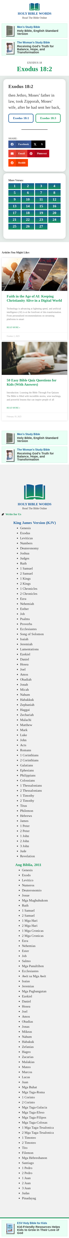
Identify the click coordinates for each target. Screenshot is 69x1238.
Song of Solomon (32, 634)
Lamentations (29, 649)
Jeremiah (26, 644)
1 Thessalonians (31, 785)
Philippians (28, 775)
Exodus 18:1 (21, 118)
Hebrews (26, 816)
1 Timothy (27, 795)
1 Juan (26, 1178)
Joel (23, 669)
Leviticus (26, 538)
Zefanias (28, 1047)
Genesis (25, 528)
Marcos (27, 1072)
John (23, 740)
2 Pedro (27, 1173)
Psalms (25, 619)
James (24, 821)
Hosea (24, 664)
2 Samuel (26, 573)
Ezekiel (25, 654)
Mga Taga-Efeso (33, 1112)
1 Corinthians (29, 755)
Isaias (26, 981)
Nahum (25, 694)
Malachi (25, 720)
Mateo (26, 1067)
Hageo (26, 1052)
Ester (25, 951)
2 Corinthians (29, 760)
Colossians (27, 780)
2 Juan (26, 1183)
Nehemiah (27, 604)
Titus (23, 805)
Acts (23, 745)
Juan (25, 1082)
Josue (25, 895)
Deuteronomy (29, 548)
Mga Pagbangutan (34, 991)
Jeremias (28, 986)
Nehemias (29, 946)
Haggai (25, 710)
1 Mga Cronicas (33, 930)
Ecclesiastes (28, 629)
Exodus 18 (34, 62)
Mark (23, 730)
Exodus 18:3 (48, 118)
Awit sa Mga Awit (34, 976)
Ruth (23, 563)
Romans (25, 750)
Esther (24, 609)
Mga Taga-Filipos (34, 1117)
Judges (24, 558)
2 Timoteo (29, 1142)
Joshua (24, 553)
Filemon (27, 1153)
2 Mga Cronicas (33, 936)
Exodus (25, 533)
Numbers (26, 543)
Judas (25, 1193)
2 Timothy (27, 800)
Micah (24, 689)
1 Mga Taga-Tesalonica (38, 1127)
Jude (23, 851)
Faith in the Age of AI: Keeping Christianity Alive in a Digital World (34, 298)
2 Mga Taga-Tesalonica (38, 1132)
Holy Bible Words (34, 13)
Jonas (25, 1026)
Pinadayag (29, 1198)
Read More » (13, 327)
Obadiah (25, 679)
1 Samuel (26, 568)
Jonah (24, 684)
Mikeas (27, 1031)
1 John (24, 836)
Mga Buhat (29, 1087)
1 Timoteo (29, 1137)
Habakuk (28, 1042)
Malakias (28, 1062)
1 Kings (25, 578)
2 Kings (25, 583)
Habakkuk (27, 699)
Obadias (27, 1021)
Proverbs (26, 624)
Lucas (26, 1077)
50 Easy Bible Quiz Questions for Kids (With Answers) (31, 382)
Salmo (26, 961)
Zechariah (27, 715)
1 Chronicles (28, 588)
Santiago (28, 1163)
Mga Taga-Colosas (34, 1122)
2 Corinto (28, 1102)
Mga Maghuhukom (35, 900)
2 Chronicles (28, 593)
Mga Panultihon (33, 966)
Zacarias (27, 1057)
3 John (24, 846)
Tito (24, 1147)
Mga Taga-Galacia (34, 1107)
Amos (24, 674)
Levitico (27, 880)
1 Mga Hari (30, 920)
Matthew (26, 725)
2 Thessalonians (31, 790)
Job (22, 614)
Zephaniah (27, 704)
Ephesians (27, 770)
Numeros (28, 885)
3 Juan (26, 1188)
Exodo (26, 875)
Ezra (23, 598)
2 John (24, 841)
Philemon (26, 810)
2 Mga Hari (30, 925)
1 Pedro (27, 1168)
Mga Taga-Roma (33, 1092)
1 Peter (25, 826)
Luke (23, 735)
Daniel (24, 659)
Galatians (26, 765)
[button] (19, 144)
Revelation (27, 856)
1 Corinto (28, 1097)
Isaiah (24, 639)
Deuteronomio (32, 890)
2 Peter (25, 831)
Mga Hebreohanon (34, 1158)
